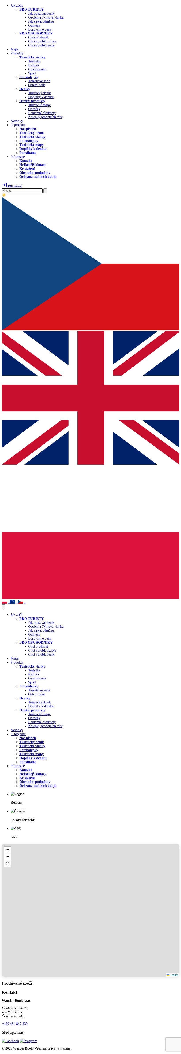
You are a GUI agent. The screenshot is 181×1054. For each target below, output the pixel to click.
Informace (18, 157)
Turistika (34, 61)
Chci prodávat (38, 37)
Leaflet (173, 975)
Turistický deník (39, 93)
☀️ (4, 195)
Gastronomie (37, 69)
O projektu (18, 125)
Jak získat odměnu (41, 21)
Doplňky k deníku (41, 97)
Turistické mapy (39, 105)
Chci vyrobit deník (41, 45)
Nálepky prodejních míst (45, 117)
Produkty (17, 53)
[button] (7, 850)
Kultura (33, 65)
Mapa (15, 49)
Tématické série (39, 81)
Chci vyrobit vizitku (42, 41)
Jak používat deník (41, 13)
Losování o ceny (39, 29)
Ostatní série (36, 85)
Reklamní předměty (42, 113)
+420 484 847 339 (15, 1023)
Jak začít (17, 5)
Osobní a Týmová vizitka (46, 17)
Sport (32, 73)
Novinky (17, 121)
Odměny (34, 25)
